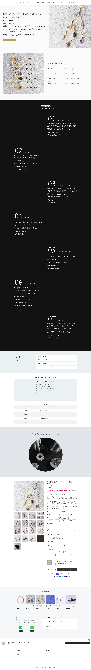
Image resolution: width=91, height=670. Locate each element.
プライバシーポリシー (20, 652)
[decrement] (48, 569)
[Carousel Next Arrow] (76, 601)
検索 (46, 652)
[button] (29, 3)
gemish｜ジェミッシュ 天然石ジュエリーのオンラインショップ (47, 667)
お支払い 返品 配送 (20, 654)
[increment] (55, 569)
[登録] (54, 661)
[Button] (89, 640)
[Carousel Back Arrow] (14, 601)
